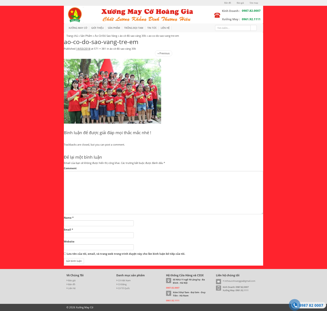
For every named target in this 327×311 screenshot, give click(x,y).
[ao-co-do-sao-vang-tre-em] (112, 91)
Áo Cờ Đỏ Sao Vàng (106, 35)
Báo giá (240, 2)
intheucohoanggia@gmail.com (239, 280)
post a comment (114, 144)
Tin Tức (152, 27)
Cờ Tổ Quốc (124, 288)
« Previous (164, 53)
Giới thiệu (97, 27)
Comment (70, 168)
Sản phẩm (114, 27)
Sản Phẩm (86, 35)
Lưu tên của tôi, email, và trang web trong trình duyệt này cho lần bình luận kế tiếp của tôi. (126, 253)
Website (69, 241)
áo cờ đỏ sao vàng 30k (133, 35)
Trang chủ (72, 35)
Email (68, 229)
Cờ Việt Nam (124, 280)
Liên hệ (165, 27)
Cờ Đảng (122, 284)
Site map (253, 2)
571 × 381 (100, 48)
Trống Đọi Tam (133, 27)
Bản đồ (227, 2)
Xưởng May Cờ (78, 27)
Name (69, 217)
